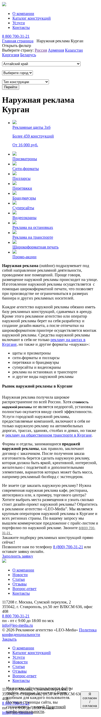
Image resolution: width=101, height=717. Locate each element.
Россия (41, 50)
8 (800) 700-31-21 (68, 547)
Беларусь (28, 55)
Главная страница (17, 41)
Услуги (18, 23)
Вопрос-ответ (24, 588)
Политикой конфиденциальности (36, 709)
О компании (23, 13)
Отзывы (19, 584)
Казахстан (74, 50)
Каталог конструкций (31, 18)
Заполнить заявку (17, 556)
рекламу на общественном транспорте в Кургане (48, 435)
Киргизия (10, 55)
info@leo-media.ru (17, 625)
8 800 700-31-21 (16, 36)
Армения (56, 50)
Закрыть (9, 639)
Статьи (18, 579)
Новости (20, 575)
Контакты (21, 27)
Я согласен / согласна (90, 700)
